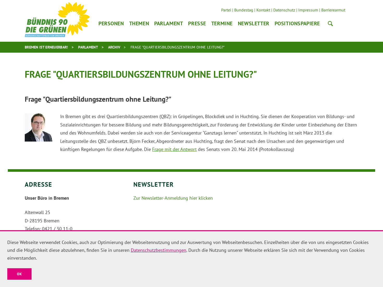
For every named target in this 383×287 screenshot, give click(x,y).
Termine (222, 23)
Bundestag (243, 10)
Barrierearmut (333, 10)
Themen (139, 23)
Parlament (168, 23)
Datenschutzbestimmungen (158, 250)
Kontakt (263, 10)
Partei (226, 10)
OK (19, 274)
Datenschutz (284, 10)
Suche (330, 23)
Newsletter (253, 23)
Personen (111, 23)
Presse (197, 23)
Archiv (114, 47)
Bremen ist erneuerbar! (46, 47)
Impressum (308, 10)
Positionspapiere (297, 23)
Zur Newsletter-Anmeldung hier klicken (173, 198)
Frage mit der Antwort (174, 149)
